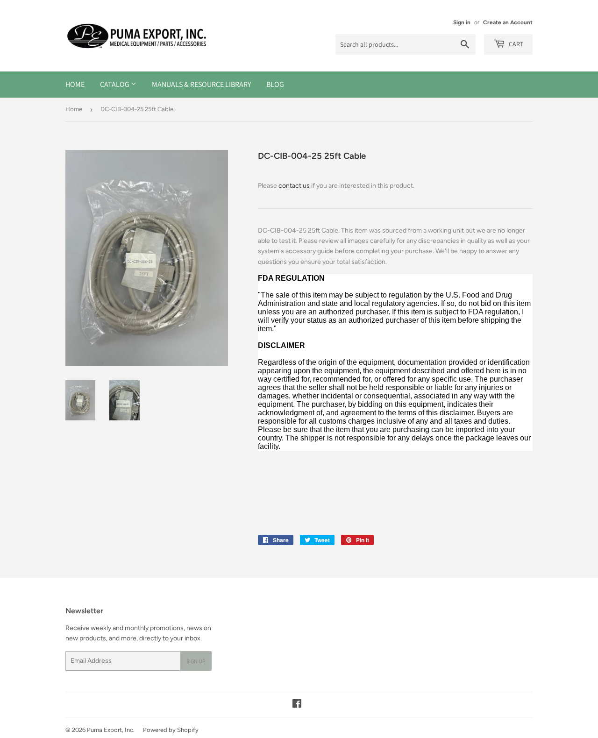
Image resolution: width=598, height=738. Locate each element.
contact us (294, 186)
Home (75, 84)
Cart (515, 44)
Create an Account (508, 22)
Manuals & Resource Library (201, 84)
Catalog (115, 84)
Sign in (461, 22)
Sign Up (196, 661)
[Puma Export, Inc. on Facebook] (297, 705)
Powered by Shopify (171, 729)
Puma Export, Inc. (111, 729)
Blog (275, 84)
